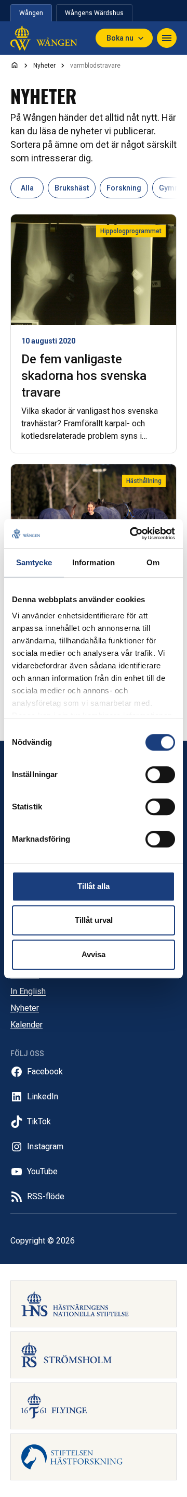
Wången (31, 13)
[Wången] (43, 38)
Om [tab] (152, 562)
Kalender (26, 1025)
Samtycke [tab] (34, 562)
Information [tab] (93, 562)
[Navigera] (167, 38)
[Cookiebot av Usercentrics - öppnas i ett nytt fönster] (132, 533)
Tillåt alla (93, 886)
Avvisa (93, 954)
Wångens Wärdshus (94, 13)
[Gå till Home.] (14, 65)
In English (28, 991)
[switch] (160, 774)
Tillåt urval (94, 920)
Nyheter (24, 1008)
